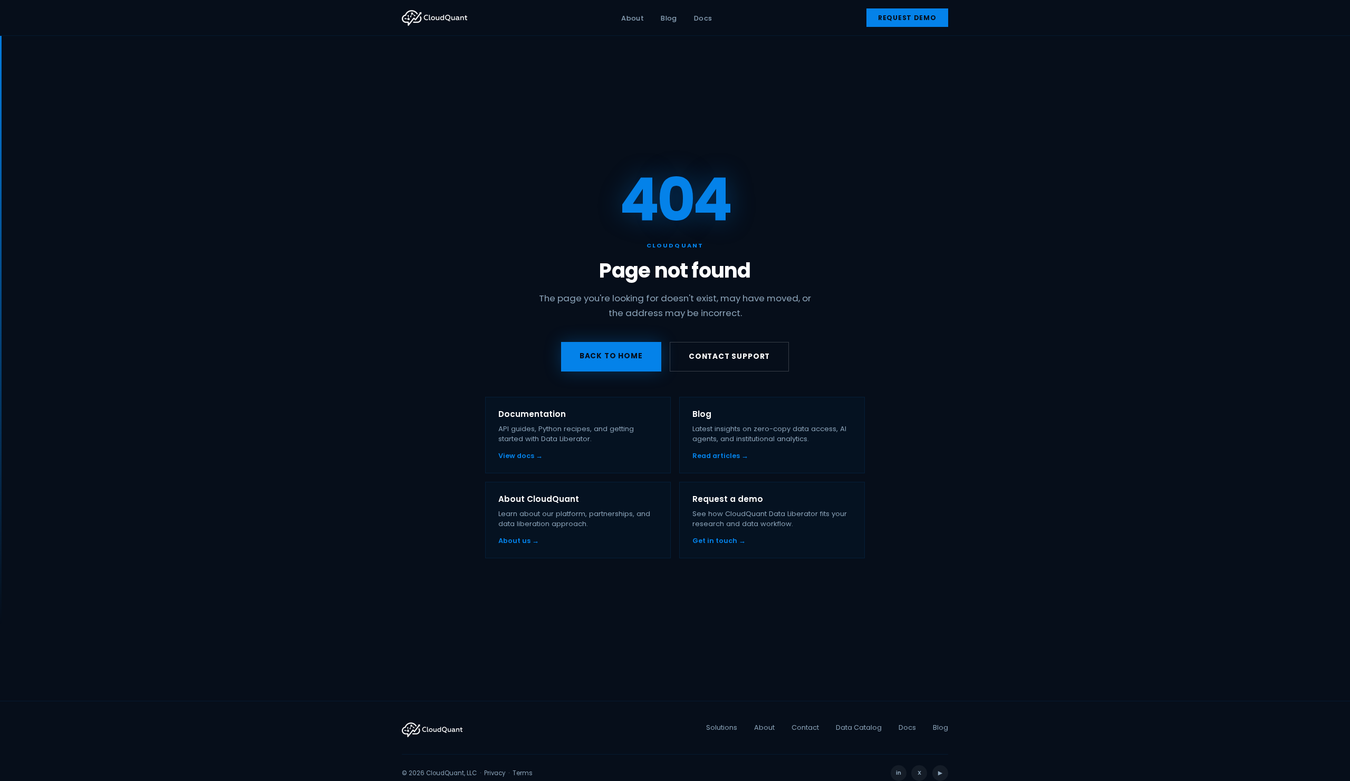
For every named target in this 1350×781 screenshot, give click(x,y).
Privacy (494, 773)
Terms (523, 773)
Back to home (611, 356)
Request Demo (907, 17)
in (898, 773)
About (632, 18)
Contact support (729, 356)
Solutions (721, 727)
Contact (805, 727)
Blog (669, 18)
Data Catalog (859, 727)
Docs (703, 18)
